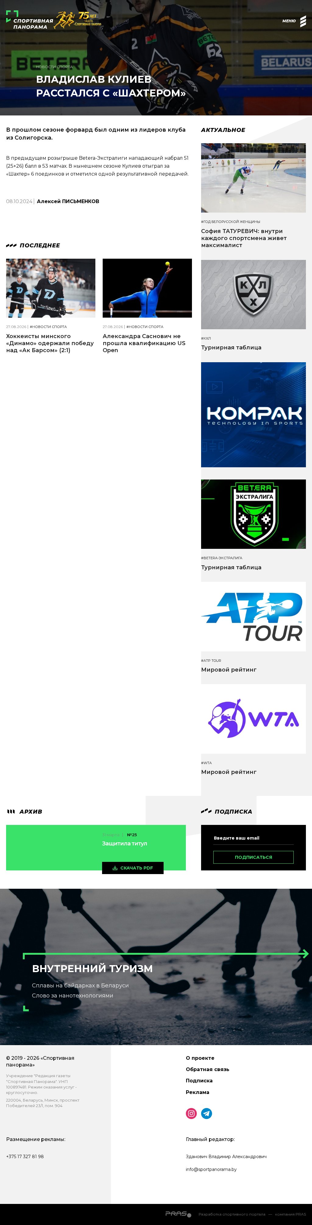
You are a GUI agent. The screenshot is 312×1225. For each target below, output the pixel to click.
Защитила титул (124, 843)
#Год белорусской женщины (230, 222)
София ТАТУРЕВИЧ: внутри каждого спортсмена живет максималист (244, 238)
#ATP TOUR (211, 660)
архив (30, 811)
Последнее (39, 245)
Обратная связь (207, 1069)
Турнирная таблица (231, 347)
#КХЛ (206, 338)
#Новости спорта (48, 327)
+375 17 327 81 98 (25, 1156)
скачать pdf (136, 868)
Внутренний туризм (92, 969)
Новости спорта (54, 66)
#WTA (206, 763)
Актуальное (223, 130)
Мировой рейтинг (229, 669)
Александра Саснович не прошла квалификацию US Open (144, 343)
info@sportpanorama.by (211, 1169)
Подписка (199, 1081)
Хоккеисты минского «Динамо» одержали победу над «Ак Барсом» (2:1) (50, 343)
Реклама (197, 1092)
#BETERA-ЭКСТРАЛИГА (221, 558)
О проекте (200, 1058)
